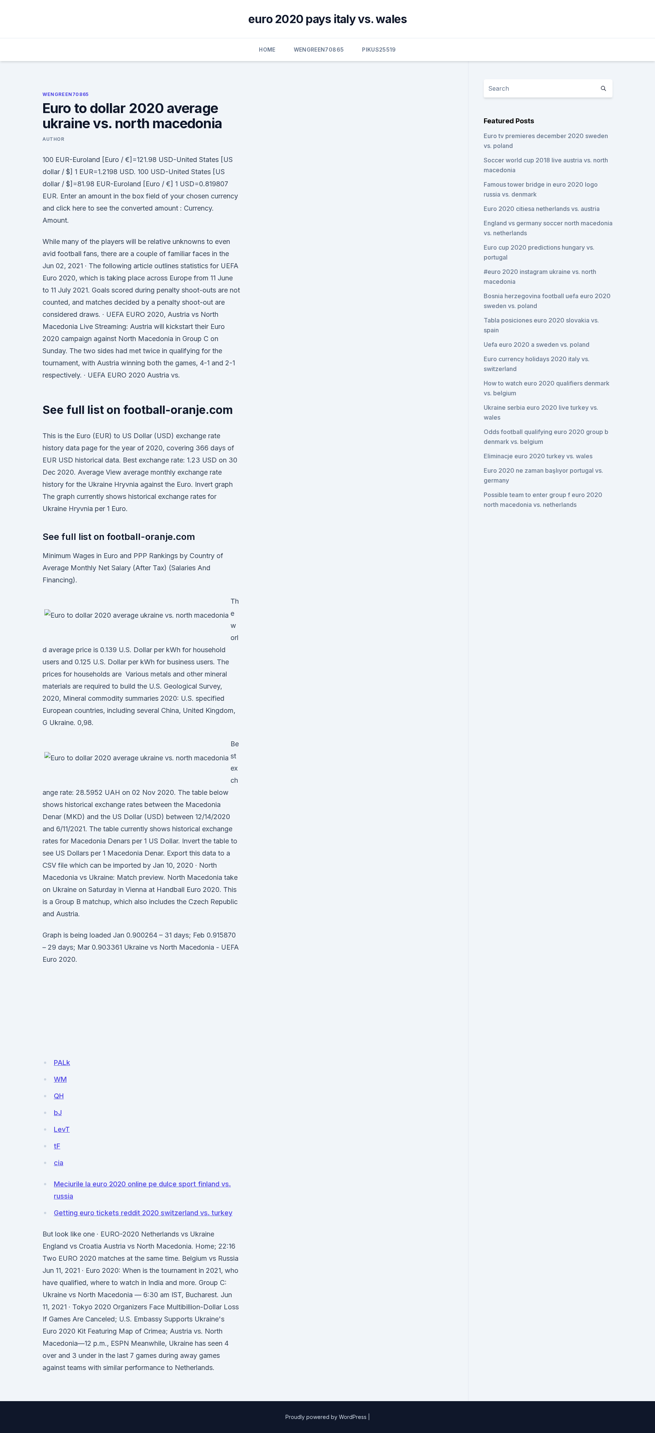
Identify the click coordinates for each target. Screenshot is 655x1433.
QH (59, 1096)
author (53, 139)
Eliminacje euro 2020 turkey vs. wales (538, 456)
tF (57, 1146)
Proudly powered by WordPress (326, 1417)
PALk (62, 1062)
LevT (62, 1129)
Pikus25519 (379, 49)
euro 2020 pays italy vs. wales (327, 19)
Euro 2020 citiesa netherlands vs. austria (542, 208)
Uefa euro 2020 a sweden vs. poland (536, 344)
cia (58, 1163)
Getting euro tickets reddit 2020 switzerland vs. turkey (143, 1213)
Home (267, 49)
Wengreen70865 (319, 49)
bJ (58, 1113)
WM (60, 1079)
